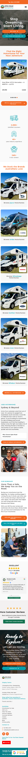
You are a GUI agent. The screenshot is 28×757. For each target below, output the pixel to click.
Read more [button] (5, 591)
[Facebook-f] (3, 733)
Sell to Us (4, 710)
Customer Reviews (7, 715)
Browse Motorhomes (14, 203)
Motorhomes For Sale (8, 708)
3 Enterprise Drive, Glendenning (11, 685)
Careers (4, 717)
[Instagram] (7, 733)
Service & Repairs (7, 713)
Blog (3, 720)
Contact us (5, 694)
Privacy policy (6, 722)
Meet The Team (6, 711)
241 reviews (16, 570)
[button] (25, 7)
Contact (4, 718)
